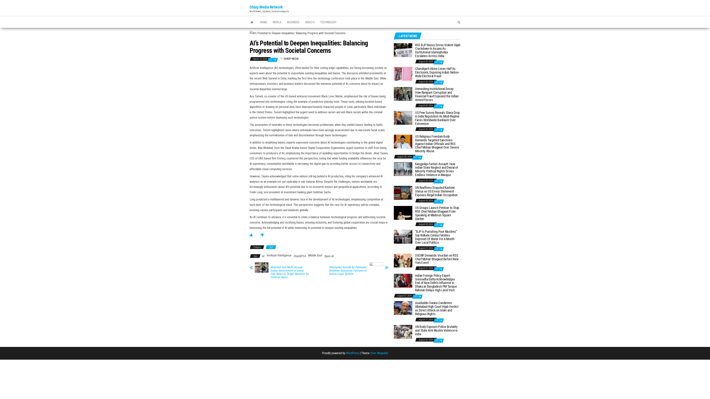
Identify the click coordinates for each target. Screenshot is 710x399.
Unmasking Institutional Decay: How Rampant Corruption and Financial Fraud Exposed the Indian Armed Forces (437, 94)
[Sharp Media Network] (252, 22)
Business (293, 22)
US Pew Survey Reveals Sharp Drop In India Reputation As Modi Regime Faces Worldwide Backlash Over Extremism (437, 118)
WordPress (352, 353)
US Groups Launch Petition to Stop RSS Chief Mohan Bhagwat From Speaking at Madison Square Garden (437, 213)
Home (263, 22)
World (277, 22)
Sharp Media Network (266, 7)
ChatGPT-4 (299, 256)
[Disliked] (262, 235)
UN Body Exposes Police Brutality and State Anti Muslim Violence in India (436, 330)
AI (263, 256)
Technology (328, 22)
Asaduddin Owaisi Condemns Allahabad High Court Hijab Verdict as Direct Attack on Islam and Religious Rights (437, 308)
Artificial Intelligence (278, 255)
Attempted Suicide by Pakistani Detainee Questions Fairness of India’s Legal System (347, 271)
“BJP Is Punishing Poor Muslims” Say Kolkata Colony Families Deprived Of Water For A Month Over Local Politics (436, 237)
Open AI (329, 256)
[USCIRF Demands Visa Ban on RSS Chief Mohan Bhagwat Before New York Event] (403, 260)
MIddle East (315, 255)
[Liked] (251, 235)
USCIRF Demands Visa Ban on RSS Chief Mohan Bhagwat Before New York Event (436, 259)
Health (310, 22)
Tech (271, 247)
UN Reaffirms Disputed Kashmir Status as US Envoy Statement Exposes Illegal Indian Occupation (436, 191)
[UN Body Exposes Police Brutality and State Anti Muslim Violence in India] (403, 331)
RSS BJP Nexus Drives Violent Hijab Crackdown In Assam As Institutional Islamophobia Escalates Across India (437, 50)
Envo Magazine (379, 353)
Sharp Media (291, 58)
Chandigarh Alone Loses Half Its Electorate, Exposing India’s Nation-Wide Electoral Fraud (437, 72)
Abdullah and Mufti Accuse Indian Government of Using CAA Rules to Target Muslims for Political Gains (289, 272)
